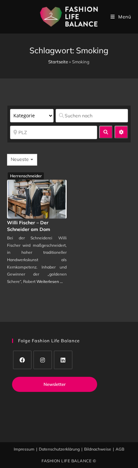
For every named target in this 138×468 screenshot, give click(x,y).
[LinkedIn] (63, 360)
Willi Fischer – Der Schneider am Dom (28, 226)
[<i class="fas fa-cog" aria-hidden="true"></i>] (121, 132)
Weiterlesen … (50, 281)
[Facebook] (22, 360)
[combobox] (22, 160)
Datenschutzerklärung (59, 449)
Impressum (24, 449)
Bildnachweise (97, 449)
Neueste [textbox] (20, 159)
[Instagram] (42, 360)
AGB (120, 449)
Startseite (58, 61)
